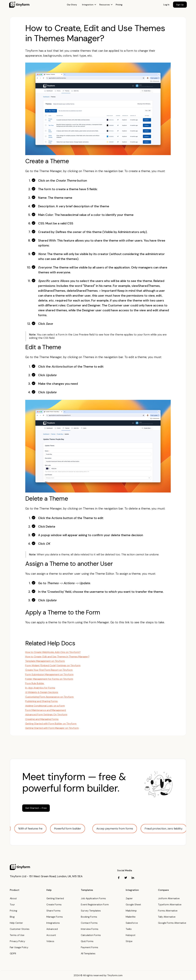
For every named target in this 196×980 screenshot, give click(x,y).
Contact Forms (89, 922)
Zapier (129, 898)
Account (51, 935)
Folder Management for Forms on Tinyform (49, 679)
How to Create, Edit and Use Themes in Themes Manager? (57, 656)
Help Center (16, 922)
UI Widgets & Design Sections (41, 692)
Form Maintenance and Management (45, 710)
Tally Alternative (166, 916)
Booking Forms (89, 916)
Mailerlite (131, 916)
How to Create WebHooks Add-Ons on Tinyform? (53, 652)
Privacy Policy (17, 941)
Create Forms (54, 904)
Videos (50, 941)
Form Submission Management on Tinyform (49, 674)
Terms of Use (17, 935)
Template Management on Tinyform (45, 661)
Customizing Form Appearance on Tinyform (49, 696)
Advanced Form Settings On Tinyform (46, 714)
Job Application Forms (93, 898)
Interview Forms (89, 929)
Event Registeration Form (95, 904)
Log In (166, 4)
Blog (12, 916)
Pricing (119, 4)
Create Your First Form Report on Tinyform (49, 669)
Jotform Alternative (169, 898)
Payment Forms (89, 947)
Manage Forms (54, 916)
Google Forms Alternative (172, 922)
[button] (89, 4)
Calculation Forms (91, 935)
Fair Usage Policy (19, 947)
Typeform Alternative (169, 904)
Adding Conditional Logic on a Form (45, 705)
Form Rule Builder (34, 683)
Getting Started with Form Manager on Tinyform (52, 728)
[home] (19, 5)
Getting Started (55, 898)
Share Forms (53, 910)
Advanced (52, 929)
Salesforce (132, 922)
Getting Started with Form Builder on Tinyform (50, 723)
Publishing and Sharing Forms (41, 701)
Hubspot (130, 935)
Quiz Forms (87, 941)
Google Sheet (133, 904)
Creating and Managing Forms (41, 719)
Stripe (129, 941)
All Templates (88, 953)
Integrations (53, 922)
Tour (12, 904)
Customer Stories (19, 929)
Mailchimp (131, 910)
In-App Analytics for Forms (40, 687)
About (13, 898)
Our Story (72, 4)
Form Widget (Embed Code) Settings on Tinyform (52, 665)
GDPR (13, 953)
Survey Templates (91, 910)
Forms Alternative (167, 910)
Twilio (129, 929)
